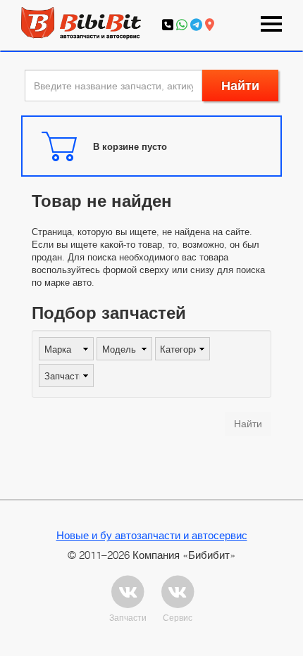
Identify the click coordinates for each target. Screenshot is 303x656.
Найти (240, 85)
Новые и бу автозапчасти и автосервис (151, 535)
